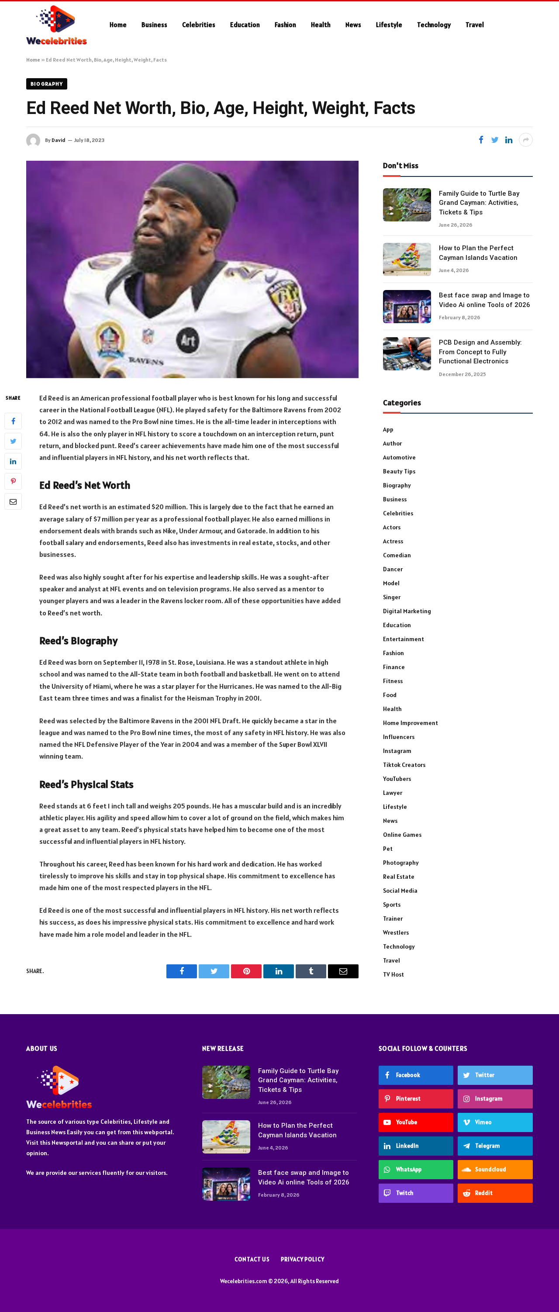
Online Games (402, 835)
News (353, 25)
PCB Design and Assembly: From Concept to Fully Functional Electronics (480, 351)
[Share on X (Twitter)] (494, 140)
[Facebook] (13, 420)
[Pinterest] (13, 481)
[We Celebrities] (56, 25)
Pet (388, 849)
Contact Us (252, 1259)
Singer (391, 597)
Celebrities (198, 25)
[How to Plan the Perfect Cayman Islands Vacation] (407, 259)
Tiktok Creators (404, 765)
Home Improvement (410, 723)
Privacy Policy (302, 1259)
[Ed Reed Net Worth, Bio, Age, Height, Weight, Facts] (192, 269)
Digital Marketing (407, 611)
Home (118, 25)
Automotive (399, 457)
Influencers (398, 737)
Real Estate (398, 876)
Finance (394, 667)
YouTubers (397, 779)
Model (391, 583)
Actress (393, 541)
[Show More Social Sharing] (526, 140)
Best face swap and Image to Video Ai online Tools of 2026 (484, 299)
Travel (475, 25)
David (59, 140)
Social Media (400, 890)
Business (154, 25)
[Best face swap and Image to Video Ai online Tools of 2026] (407, 306)
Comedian (397, 555)
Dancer (393, 569)
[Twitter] (13, 440)
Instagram (397, 751)
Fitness (393, 681)
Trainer (393, 918)
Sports (391, 904)
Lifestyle (389, 25)
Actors (391, 527)
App (388, 429)
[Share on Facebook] (480, 140)
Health (321, 25)
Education (245, 25)
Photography (401, 863)
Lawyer (392, 793)
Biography (47, 83)
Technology (434, 25)
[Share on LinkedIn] (508, 140)
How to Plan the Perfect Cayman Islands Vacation (478, 252)
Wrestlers (396, 932)
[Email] (13, 501)
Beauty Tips (399, 471)
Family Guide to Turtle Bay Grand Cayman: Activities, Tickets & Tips (479, 203)
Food (390, 695)
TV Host (393, 974)
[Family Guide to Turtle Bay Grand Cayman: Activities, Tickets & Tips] (407, 204)
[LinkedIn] (13, 460)
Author (392, 443)
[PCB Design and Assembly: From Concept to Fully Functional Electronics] (407, 353)
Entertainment (403, 639)
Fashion (285, 25)
